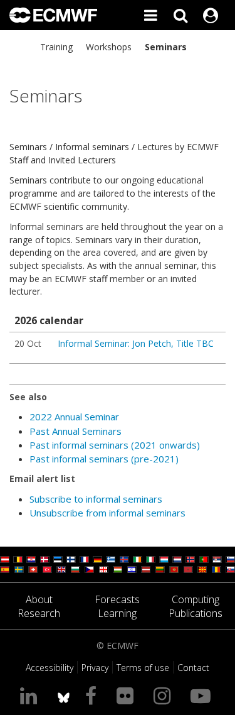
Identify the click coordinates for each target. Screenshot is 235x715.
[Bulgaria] (75, 569)
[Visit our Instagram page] (164, 695)
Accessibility (49, 668)
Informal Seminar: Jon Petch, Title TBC (136, 343)
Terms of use (143, 668)
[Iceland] (124, 559)
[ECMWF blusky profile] (63, 695)
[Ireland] (137, 559)
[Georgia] (103, 569)
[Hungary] (117, 569)
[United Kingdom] (61, 569)
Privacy (94, 668)
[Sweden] (19, 569)
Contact (193, 668)
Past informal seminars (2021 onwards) (114, 445)
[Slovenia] (230, 559)
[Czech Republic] (89, 569)
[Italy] (150, 559)
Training (56, 47)
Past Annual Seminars (75, 431)
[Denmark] (45, 559)
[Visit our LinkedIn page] (31, 695)
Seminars (166, 47)
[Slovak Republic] (230, 569)
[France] (84, 559)
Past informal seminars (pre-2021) (104, 458)
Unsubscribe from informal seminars (107, 512)
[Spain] (4, 569)
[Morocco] (188, 569)
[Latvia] (145, 569)
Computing (195, 599)
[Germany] (97, 559)
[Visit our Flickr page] (127, 695)
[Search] (180, 15)
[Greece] (110, 559)
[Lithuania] (160, 569)
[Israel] (132, 569)
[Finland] (71, 559)
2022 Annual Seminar (74, 416)
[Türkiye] (47, 569)
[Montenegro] (174, 569)
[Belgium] (18, 559)
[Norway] (190, 559)
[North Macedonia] (202, 569)
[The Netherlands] (177, 559)
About (39, 599)
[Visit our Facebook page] (93, 695)
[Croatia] (31, 559)
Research (39, 613)
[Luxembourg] (164, 559)
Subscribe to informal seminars (95, 499)
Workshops (109, 47)
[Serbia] (217, 559)
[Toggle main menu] (150, 15)
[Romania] (216, 569)
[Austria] (4, 559)
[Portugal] (204, 559)
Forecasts (117, 599)
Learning (117, 613)
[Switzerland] (33, 569)
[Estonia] (58, 559)
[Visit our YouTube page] (203, 695)
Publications (195, 613)
